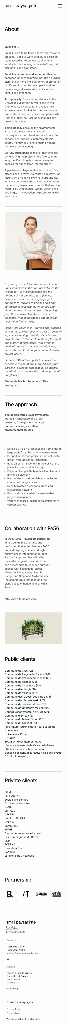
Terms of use (13, 1013)
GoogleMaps (12, 988)
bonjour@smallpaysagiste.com (22, 953)
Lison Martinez (33, 1019)
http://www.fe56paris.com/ (21, 598)
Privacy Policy (14, 1009)
